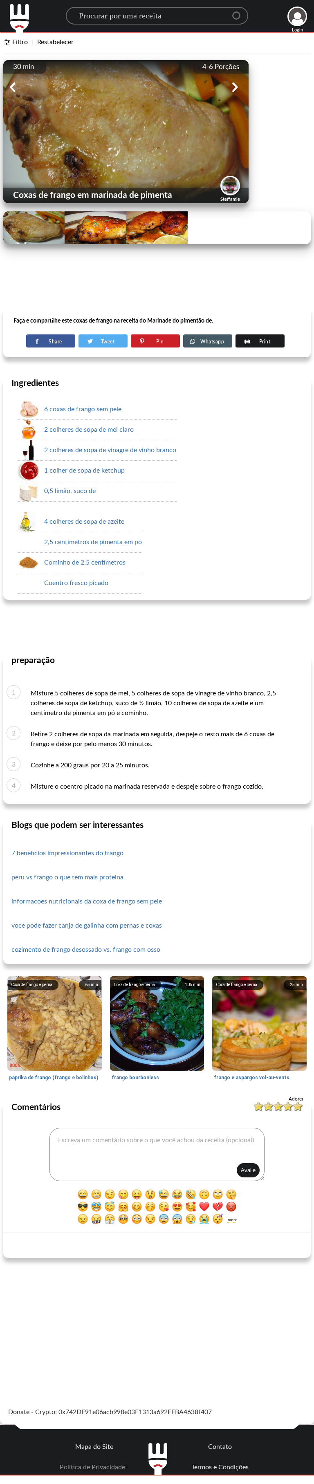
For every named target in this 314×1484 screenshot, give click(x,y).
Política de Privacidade (92, 1467)
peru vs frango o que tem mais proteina (67, 877)
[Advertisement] (157, 286)
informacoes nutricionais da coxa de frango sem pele (86, 901)
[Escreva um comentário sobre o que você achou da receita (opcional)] (157, 1154)
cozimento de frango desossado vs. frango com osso (85, 949)
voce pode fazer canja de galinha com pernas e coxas (86, 925)
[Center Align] (239, 12)
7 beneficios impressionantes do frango (67, 853)
